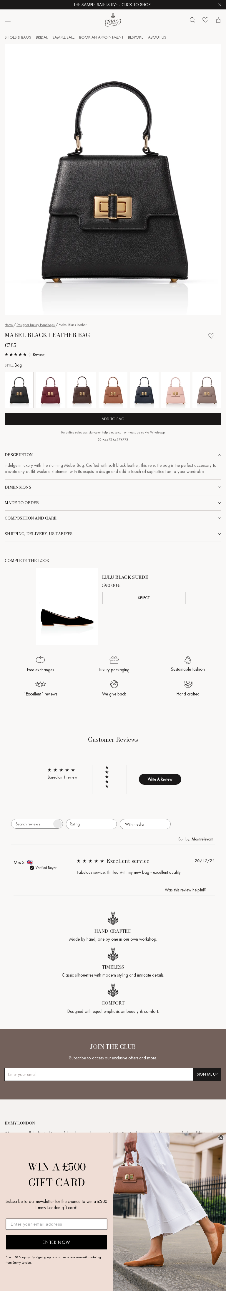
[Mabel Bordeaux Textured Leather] (50, 390)
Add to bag (113, 418)
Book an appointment (101, 37)
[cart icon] (218, 20)
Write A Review (160, 779)
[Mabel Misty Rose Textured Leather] (175, 390)
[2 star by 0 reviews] (109, 781)
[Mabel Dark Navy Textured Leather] (144, 390)
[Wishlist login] (211, 336)
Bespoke (135, 37)
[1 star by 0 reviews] (109, 786)
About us (157, 37)
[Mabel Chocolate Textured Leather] (81, 390)
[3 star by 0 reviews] (109, 777)
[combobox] (91, 824)
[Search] (192, 20)
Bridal (42, 37)
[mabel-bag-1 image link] (113, 179)
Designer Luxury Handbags (35, 325)
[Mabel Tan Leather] (113, 390)
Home (9, 325)
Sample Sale (63, 37)
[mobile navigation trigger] (8, 20)
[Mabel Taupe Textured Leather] (206, 390)
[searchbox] (31, 823)
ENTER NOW (56, 1242)
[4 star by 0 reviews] (109, 772)
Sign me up (207, 1074)
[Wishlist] (205, 20)
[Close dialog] (221, 1137)
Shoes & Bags (18, 37)
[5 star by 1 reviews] (109, 767)
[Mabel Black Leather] (19, 390)
